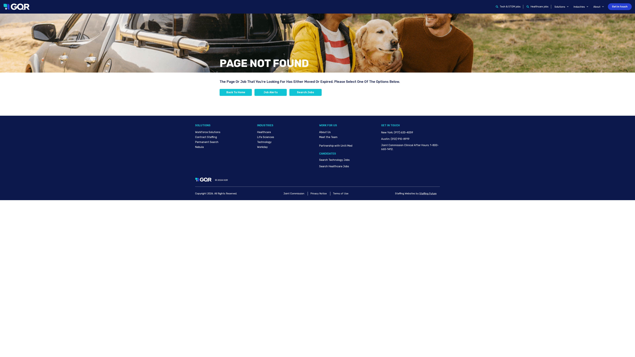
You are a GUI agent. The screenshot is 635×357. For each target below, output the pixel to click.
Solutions (559, 6)
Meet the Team (328, 137)
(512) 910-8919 (400, 138)
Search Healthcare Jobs (334, 166)
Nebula (199, 147)
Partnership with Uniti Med (335, 145)
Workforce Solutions (207, 132)
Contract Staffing (206, 137)
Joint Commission (293, 193)
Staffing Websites (405, 193)
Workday (262, 147)
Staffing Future (428, 193)
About (596, 6)
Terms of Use (340, 193)
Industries (579, 6)
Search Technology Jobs (334, 159)
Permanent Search (206, 142)
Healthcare (264, 132)
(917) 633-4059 (403, 132)
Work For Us (328, 125)
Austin (385, 138)
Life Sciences (265, 137)
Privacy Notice (318, 193)
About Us (325, 132)
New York (387, 132)
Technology (264, 142)
